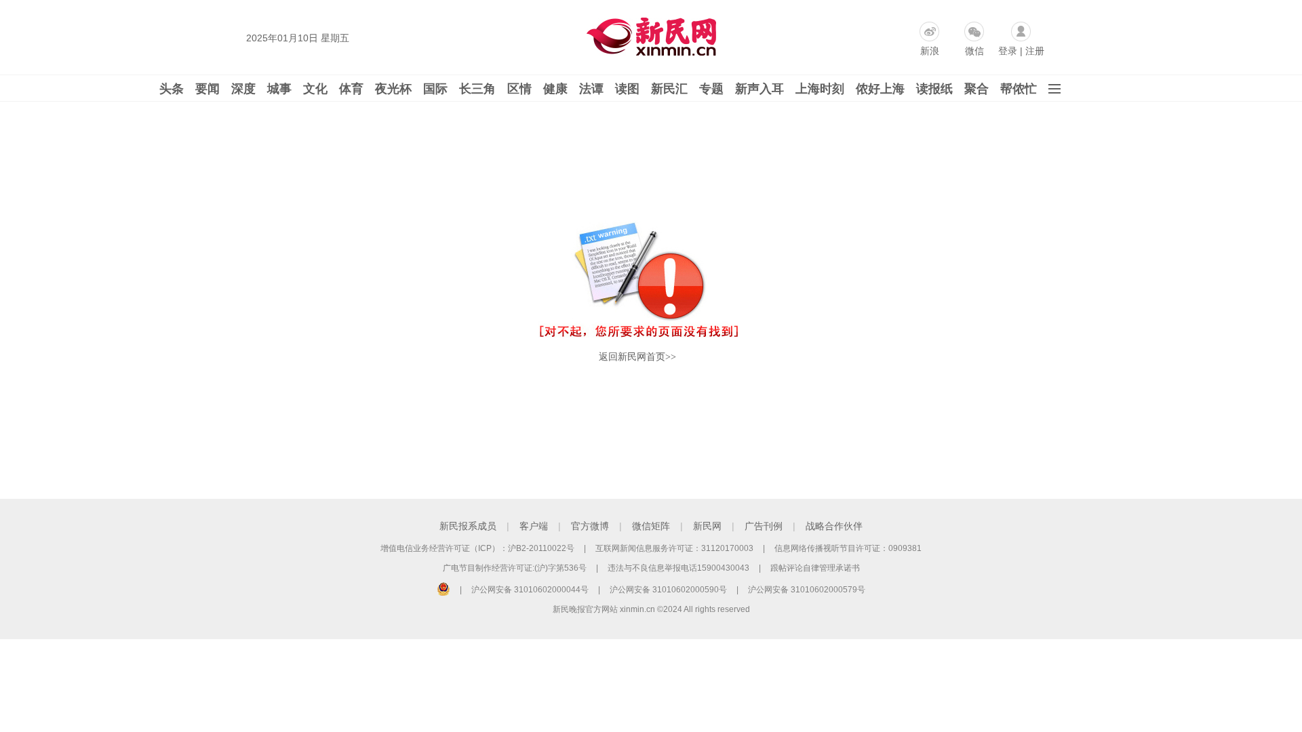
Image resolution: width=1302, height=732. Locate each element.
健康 (555, 89)
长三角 (477, 89)
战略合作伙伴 (834, 526)
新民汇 (669, 89)
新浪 (929, 50)
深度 (243, 89)
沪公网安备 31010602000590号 (668, 589)
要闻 (207, 89)
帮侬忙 (1018, 89)
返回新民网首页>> (637, 357)
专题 (711, 89)
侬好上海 (880, 89)
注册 (1034, 50)
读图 (627, 89)
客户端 (533, 526)
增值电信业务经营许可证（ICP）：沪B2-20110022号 (477, 548)
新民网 (707, 526)
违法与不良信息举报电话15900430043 (678, 568)
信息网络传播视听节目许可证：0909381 (848, 548)
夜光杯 (393, 89)
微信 (974, 50)
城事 (279, 89)
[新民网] (648, 34)
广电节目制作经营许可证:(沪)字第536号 (515, 568)
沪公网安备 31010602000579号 (806, 589)
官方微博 (590, 526)
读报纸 (934, 89)
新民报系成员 (467, 526)
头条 (171, 89)
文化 (315, 89)
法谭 (591, 89)
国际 (435, 89)
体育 (351, 89)
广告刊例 (764, 526)
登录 (1007, 50)
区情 (519, 89)
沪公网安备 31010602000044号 (530, 589)
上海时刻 (819, 89)
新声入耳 (759, 89)
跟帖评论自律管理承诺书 (815, 568)
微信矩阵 (651, 526)
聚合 (976, 89)
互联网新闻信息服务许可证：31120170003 (674, 548)
